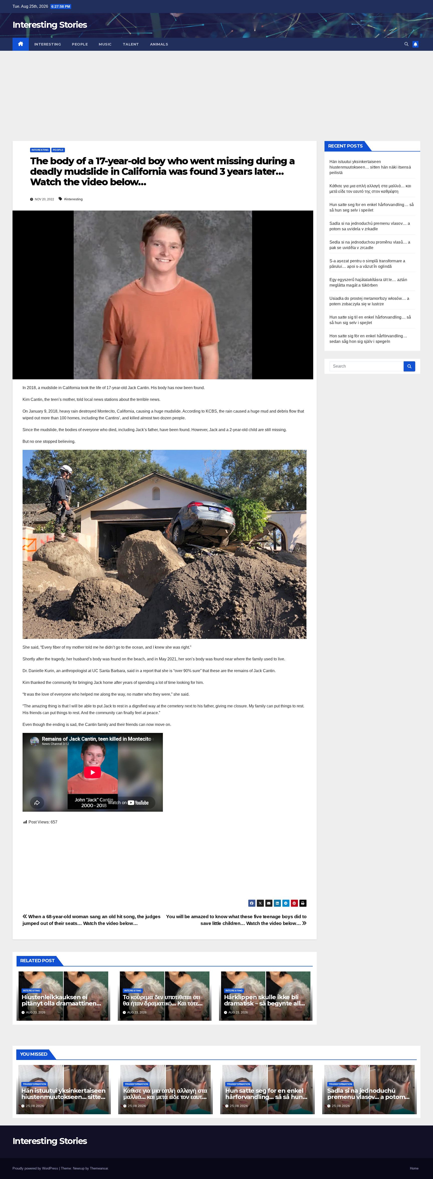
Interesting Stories (50, 25)
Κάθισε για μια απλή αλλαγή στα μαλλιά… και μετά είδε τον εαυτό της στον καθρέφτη (165, 1097)
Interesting (47, 44)
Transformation (34, 1084)
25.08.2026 (35, 1106)
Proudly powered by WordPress (36, 1168)
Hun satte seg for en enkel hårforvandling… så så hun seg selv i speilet (264, 1097)
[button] (406, 44)
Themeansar (99, 1168)
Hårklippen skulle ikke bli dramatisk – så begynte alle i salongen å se (265, 1003)
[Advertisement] (216, 88)
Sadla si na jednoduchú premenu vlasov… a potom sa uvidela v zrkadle (366, 1097)
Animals (159, 44)
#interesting (73, 199)
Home (414, 1168)
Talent (131, 44)
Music (105, 44)
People (80, 44)
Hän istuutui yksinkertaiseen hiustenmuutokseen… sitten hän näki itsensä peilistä (370, 167)
